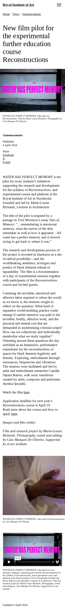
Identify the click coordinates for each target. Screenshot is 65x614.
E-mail (6, 162)
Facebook (8, 155)
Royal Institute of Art (18, 5)
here (26, 392)
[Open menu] (59, 5)
